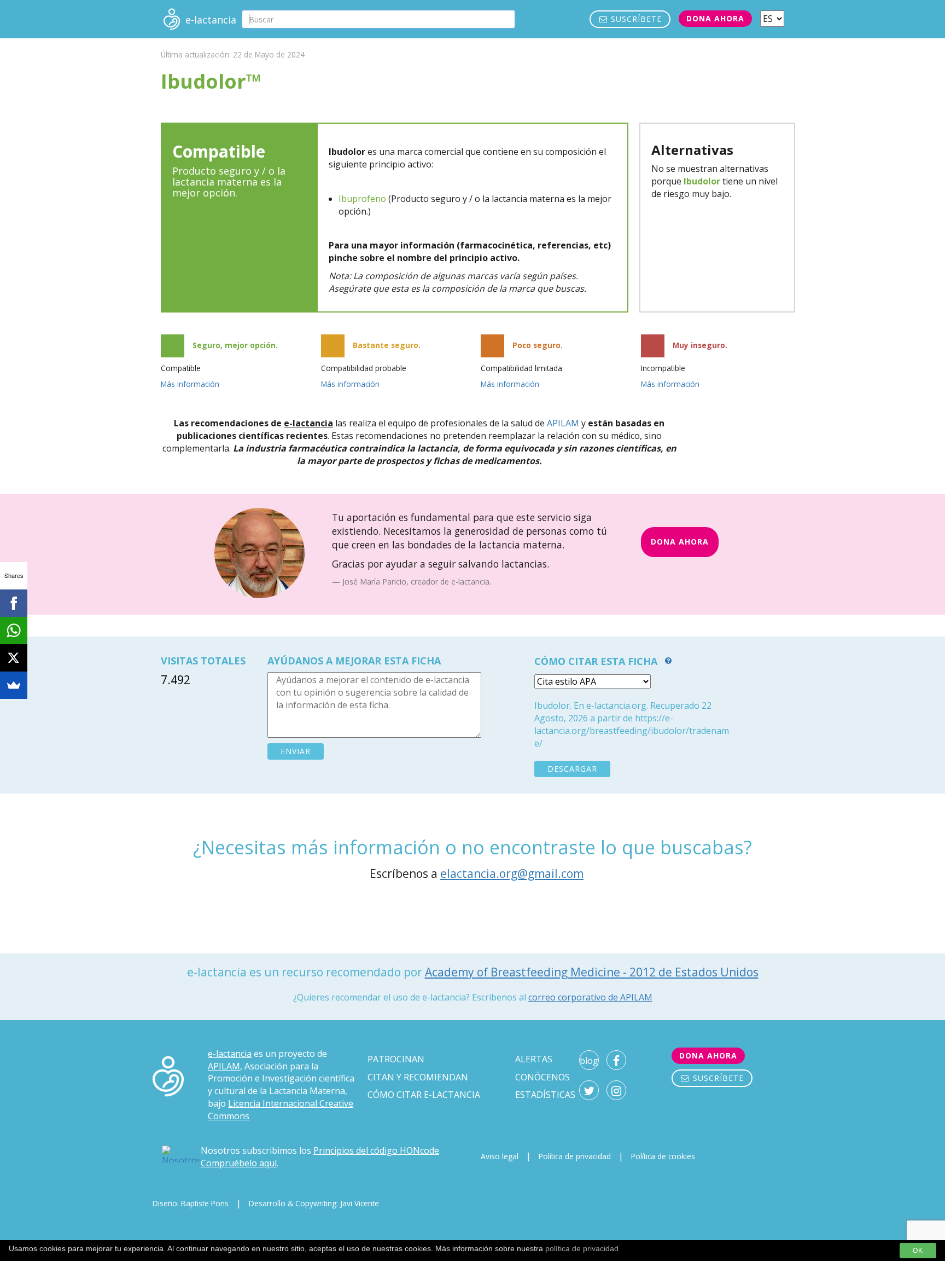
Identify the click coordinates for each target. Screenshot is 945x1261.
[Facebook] (13, 603)
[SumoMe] (13, 685)
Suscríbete (635, 19)
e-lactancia (230, 1054)
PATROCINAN (396, 1059)
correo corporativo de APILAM (590, 997)
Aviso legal (499, 1156)
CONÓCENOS (542, 1077)
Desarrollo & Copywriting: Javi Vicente (314, 1203)
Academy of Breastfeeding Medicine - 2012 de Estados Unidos (592, 972)
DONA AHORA (680, 541)
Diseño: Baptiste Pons (191, 1203)
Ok (918, 1250)
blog (589, 1061)
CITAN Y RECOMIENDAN (418, 1077)
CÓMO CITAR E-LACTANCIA (424, 1095)
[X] (13, 658)
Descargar (572, 768)
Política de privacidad (575, 1156)
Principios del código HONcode (376, 1150)
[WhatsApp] (13, 630)
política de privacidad (582, 1248)
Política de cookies (663, 1156)
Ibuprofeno (362, 199)
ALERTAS (533, 1059)
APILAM (563, 423)
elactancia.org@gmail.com (512, 873)
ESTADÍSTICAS (545, 1095)
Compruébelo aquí (239, 1163)
